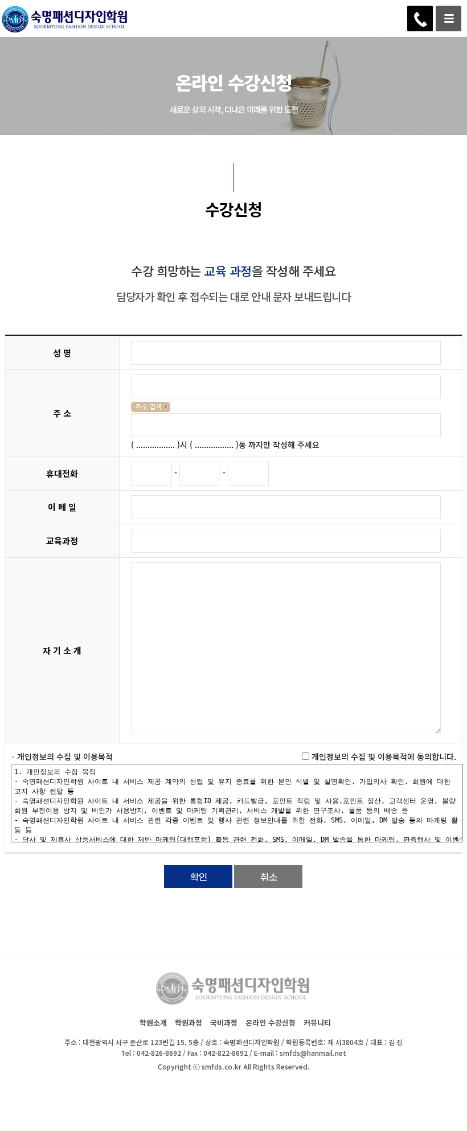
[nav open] (448, 18)
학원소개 (153, 1022)
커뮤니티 (317, 1022)
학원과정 (188, 1022)
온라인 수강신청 (270, 1022)
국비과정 (223, 1022)
